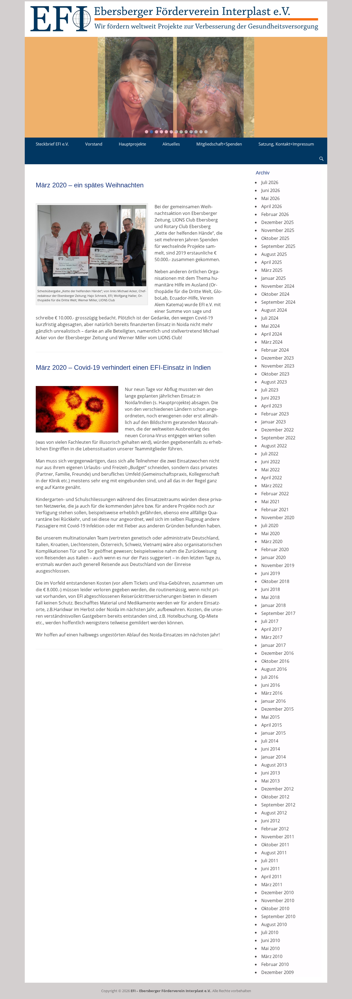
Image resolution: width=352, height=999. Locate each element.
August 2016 (274, 669)
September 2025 (278, 246)
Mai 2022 (270, 470)
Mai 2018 (270, 597)
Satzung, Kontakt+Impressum (286, 144)
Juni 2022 (270, 462)
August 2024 (274, 310)
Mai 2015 (270, 717)
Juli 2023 (269, 390)
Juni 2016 (270, 685)
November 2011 (277, 837)
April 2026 (271, 206)
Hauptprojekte (132, 144)
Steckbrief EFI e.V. (52, 144)
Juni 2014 (270, 749)
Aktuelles (171, 144)
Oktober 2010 (275, 908)
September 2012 (278, 805)
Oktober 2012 (275, 797)
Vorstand (93, 144)
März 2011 (271, 885)
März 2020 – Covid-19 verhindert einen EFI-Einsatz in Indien (123, 367)
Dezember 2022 (277, 430)
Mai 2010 (270, 948)
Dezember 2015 (277, 709)
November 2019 (277, 565)
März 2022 (271, 486)
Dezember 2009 (277, 972)
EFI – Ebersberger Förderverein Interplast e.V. (171, 990)
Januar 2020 (273, 557)
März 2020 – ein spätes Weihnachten (90, 185)
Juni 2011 (270, 869)
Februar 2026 (275, 214)
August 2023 (274, 382)
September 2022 (278, 438)
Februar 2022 (275, 494)
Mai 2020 (270, 533)
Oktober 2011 (275, 845)
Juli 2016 (269, 677)
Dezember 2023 (277, 358)
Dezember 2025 (277, 222)
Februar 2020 (275, 549)
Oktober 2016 (275, 661)
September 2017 (278, 613)
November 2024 (277, 286)
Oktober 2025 (275, 238)
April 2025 (271, 262)
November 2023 (277, 366)
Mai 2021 (270, 502)
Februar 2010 (275, 964)
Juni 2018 (270, 589)
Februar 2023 (275, 414)
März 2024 (271, 342)
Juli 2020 (269, 525)
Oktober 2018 (275, 581)
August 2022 (274, 446)
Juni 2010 (270, 940)
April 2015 (271, 725)
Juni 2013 (270, 773)
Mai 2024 (270, 326)
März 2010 (271, 956)
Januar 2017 (273, 645)
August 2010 (274, 924)
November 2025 (277, 230)
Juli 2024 (269, 318)
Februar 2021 (275, 510)
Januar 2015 (273, 733)
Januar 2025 (273, 278)
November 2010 (277, 900)
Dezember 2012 (277, 789)
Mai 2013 (270, 781)
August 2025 (274, 254)
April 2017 (271, 629)
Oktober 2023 (275, 374)
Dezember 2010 (277, 892)
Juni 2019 (270, 573)
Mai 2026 (270, 198)
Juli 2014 (269, 741)
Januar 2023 (273, 422)
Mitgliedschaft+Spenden (219, 144)
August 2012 (274, 813)
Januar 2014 (273, 757)
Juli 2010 (269, 932)
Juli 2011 (269, 861)
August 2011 (274, 853)
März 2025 (271, 270)
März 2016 (271, 693)
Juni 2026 (270, 190)
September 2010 (278, 916)
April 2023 (271, 406)
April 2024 (271, 334)
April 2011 (271, 877)
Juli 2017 (269, 621)
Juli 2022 (269, 454)
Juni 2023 (270, 398)
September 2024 (278, 302)
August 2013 (274, 765)
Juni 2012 (270, 821)
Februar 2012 (275, 829)
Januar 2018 (273, 605)
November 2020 (277, 517)
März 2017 (271, 637)
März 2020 (271, 541)
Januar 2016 (273, 701)
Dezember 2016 (277, 653)
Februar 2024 (275, 350)
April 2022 (271, 478)
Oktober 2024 (275, 294)
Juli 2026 (269, 182)
